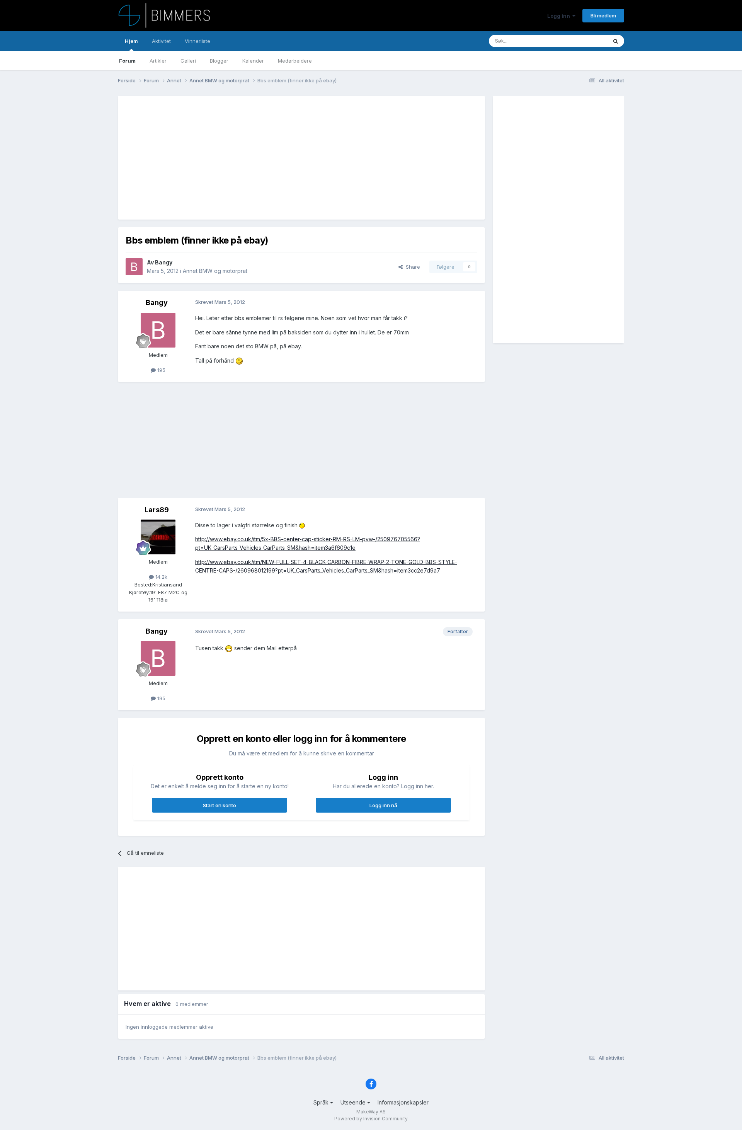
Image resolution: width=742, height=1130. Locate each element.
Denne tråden (581, 41)
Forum (127, 61)
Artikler (158, 61)
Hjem (131, 41)
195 (160, 370)
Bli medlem (603, 15)
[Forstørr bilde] (239, 360)
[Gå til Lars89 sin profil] (158, 537)
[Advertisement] (266, 158)
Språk (321, 1102)
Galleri (188, 61)
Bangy (163, 262)
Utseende (353, 1102)
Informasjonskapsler (403, 1102)
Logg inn (559, 16)
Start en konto (219, 805)
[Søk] (615, 41)
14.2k (160, 577)
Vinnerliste (197, 41)
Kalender (253, 61)
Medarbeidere (295, 61)
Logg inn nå (383, 805)
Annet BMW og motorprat (215, 271)
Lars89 (157, 510)
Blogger (219, 61)
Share (411, 267)
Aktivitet (161, 41)
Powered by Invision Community (371, 1118)
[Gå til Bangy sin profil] (134, 266)
